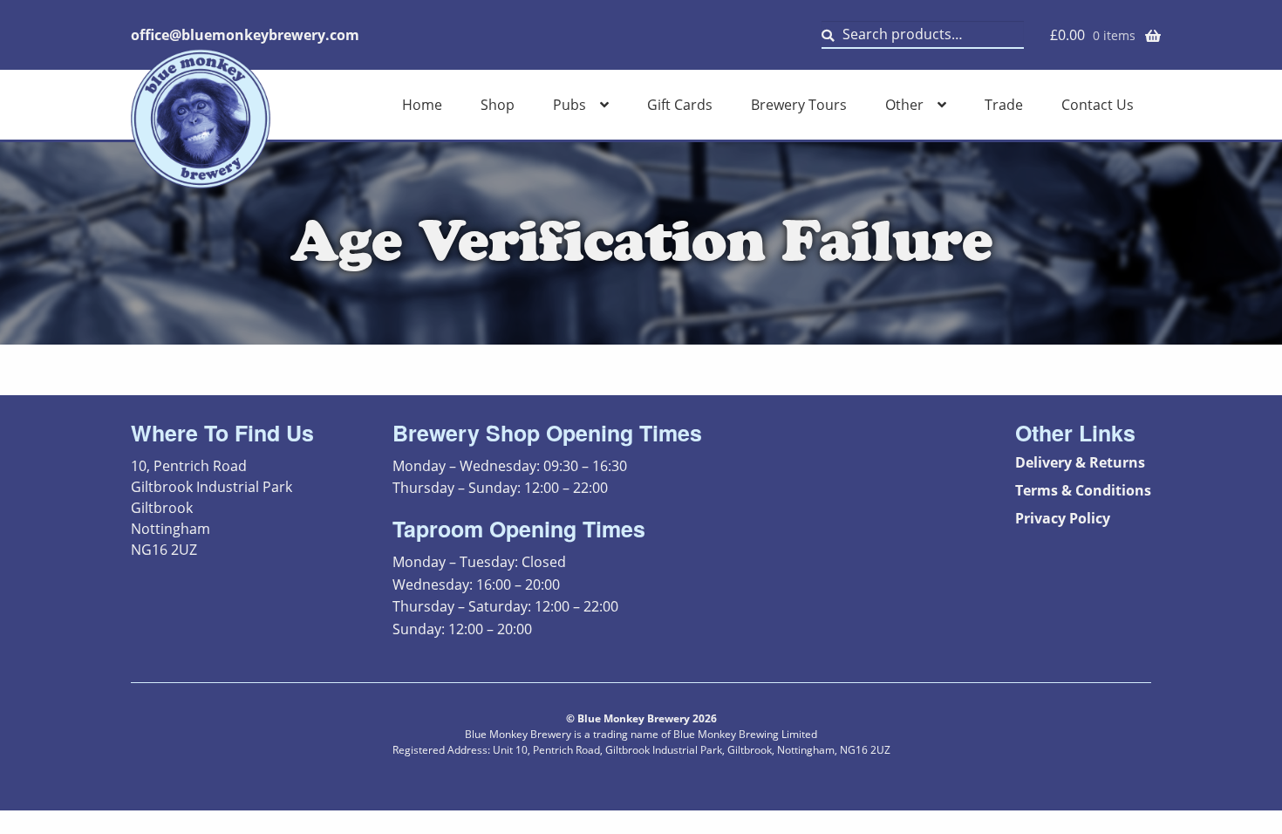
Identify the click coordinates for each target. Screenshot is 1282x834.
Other (904, 104)
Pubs (569, 104)
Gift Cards (680, 104)
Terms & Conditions (1083, 490)
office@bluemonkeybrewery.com (245, 34)
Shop (498, 104)
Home (422, 104)
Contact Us (1097, 104)
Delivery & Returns (1080, 462)
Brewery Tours (799, 104)
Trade (1004, 104)
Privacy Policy (1062, 518)
